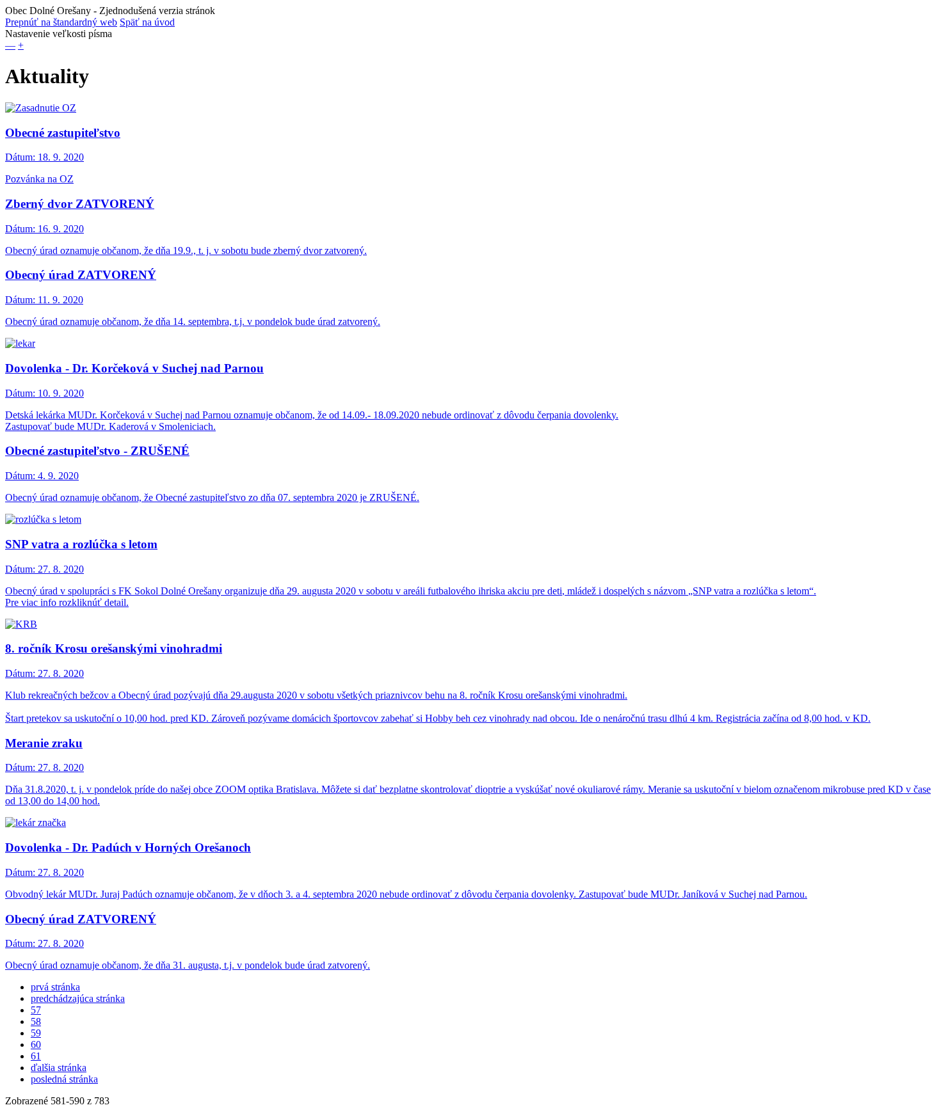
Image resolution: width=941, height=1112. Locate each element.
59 (36, 1033)
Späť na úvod (147, 22)
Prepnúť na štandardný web (61, 22)
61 (36, 1056)
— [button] (10, 45)
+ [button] (21, 45)
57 (36, 1010)
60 (36, 1044)
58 (36, 1021)
